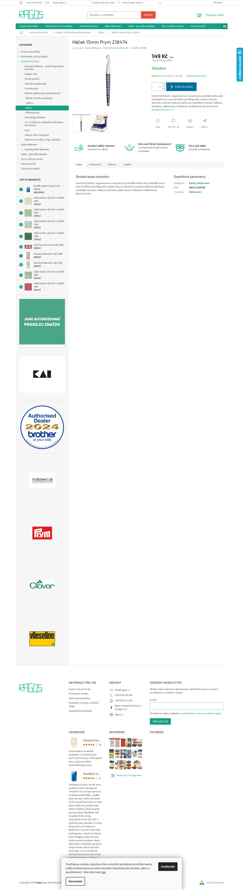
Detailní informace (161, 110)
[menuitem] (29, 26)
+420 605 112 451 (124, 700)
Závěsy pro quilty (30, 169)
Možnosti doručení (196, 76)
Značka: (138, 48)
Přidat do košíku (184, 86)
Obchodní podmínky (79, 698)
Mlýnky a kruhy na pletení (39, 98)
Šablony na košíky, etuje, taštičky (43, 140)
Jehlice (29, 103)
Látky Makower (29, 144)
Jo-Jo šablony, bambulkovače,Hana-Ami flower (44, 124)
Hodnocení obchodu (103, 2)
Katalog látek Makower (37, 149)
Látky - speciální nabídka (34, 154)
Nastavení (75, 881)
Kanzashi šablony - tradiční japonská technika (44, 68)
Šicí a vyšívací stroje (32, 159)
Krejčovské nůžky (30, 52)
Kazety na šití (28, 164)
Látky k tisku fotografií (37, 135)
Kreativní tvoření (30, 61)
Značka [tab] (127, 164)
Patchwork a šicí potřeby (34, 56)
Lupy (27, 130)
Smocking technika (35, 117)
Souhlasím (168, 867)
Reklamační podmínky (80, 711)
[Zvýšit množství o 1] (164, 85)
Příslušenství (32, 113)
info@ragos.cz (122, 690)
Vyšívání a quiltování (35, 84)
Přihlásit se (160, 721)
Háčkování (203, 183)
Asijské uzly (31, 74)
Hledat (148, 14)
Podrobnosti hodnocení (116, 48)
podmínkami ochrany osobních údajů (201, 713)
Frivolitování (31, 88)
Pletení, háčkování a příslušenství (42, 93)
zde (103, 872)
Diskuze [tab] (112, 164)
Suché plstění (32, 79)
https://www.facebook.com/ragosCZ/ (128, 707)
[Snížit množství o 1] (164, 89)
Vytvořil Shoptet (215, 882)
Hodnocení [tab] (95, 164)
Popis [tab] (79, 164)
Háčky (29, 108)
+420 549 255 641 (124, 695)
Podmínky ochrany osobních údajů (84, 704)
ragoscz (119, 714)
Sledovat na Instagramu (128, 775)
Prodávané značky (132, 2)
